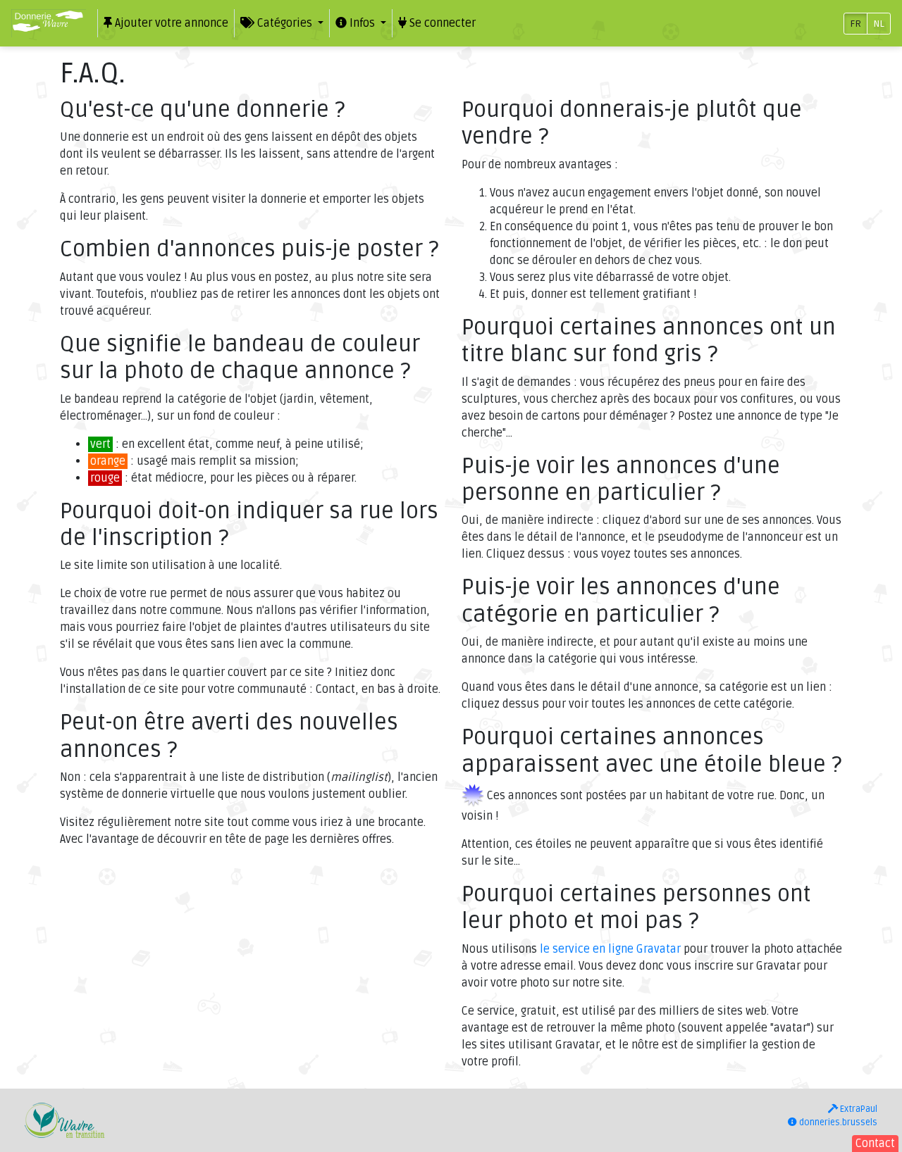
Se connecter (441, 23)
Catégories (284, 23)
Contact (875, 1144)
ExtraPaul (857, 1109)
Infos (362, 23)
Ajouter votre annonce (170, 23)
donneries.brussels (837, 1122)
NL (878, 24)
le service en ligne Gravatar (610, 949)
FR (855, 24)
